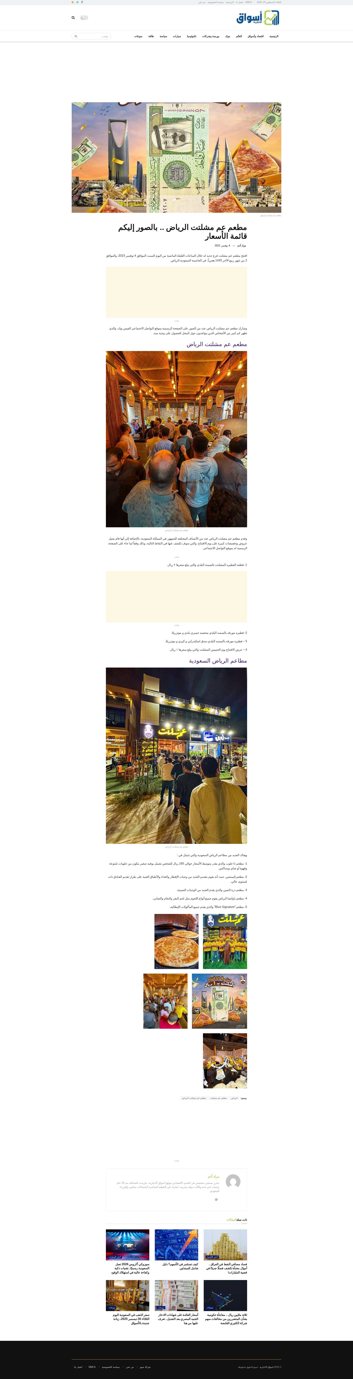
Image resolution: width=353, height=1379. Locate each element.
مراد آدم (242, 245)
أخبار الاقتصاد (212, 1257)
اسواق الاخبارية (266, 1367)
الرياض (234, 1098)
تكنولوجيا (191, 36)
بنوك (227, 36)
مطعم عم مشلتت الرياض (194, 1098)
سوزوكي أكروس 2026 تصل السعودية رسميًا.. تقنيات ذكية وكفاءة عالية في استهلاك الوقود (130, 1268)
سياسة (163, 36)
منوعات (138, 36)
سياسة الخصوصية (216, 2)
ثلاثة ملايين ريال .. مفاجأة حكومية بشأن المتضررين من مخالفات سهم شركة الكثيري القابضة (226, 1319)
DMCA (248, 2)
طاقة (151, 36)
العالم (239, 36)
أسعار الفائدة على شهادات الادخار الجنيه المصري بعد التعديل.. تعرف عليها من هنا (178, 1319)
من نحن (201, 2)
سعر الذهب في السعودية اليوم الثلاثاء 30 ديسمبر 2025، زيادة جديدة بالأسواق (131, 1319)
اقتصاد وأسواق (256, 36)
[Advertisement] (176, 69)
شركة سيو (145, 1367)
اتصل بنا (239, 2)
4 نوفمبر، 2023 (222, 245)
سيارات (177, 36)
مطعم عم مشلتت (218, 1098)
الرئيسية (230, 2)
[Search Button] (75, 36)
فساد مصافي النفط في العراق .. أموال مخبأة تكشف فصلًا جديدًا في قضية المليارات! (226, 1268)
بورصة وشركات (210, 36)
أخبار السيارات (115, 1257)
